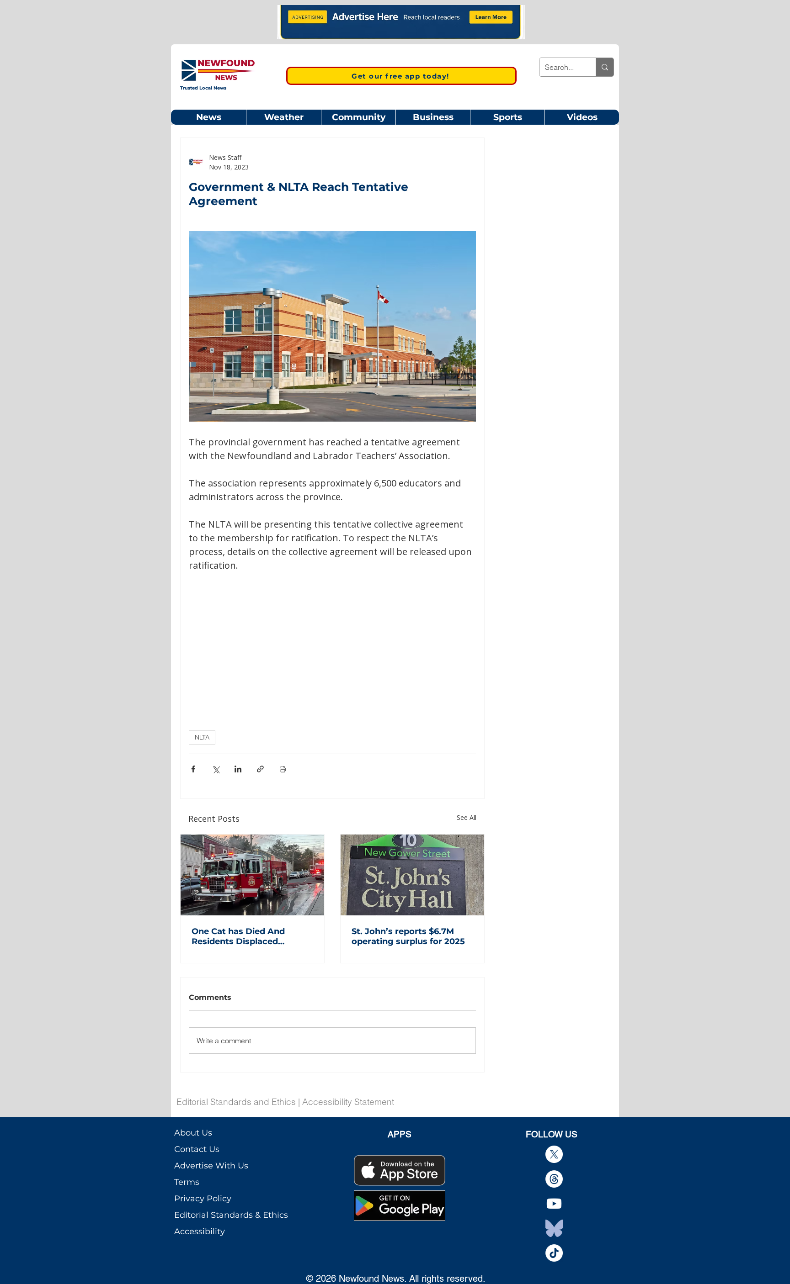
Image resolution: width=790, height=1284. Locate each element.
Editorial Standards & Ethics (231, 1215)
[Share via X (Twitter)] (215, 769)
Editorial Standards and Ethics (236, 1101)
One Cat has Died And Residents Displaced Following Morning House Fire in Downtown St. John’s (252, 936)
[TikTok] (554, 1253)
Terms (186, 1182)
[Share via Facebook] (193, 769)
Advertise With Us (211, 1166)
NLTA (202, 737)
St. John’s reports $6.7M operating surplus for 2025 (408, 936)
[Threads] (554, 1179)
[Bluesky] (554, 1228)
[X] (554, 1154)
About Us (193, 1133)
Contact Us (196, 1149)
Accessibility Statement (348, 1101)
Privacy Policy (202, 1199)
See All (466, 817)
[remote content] (332, 640)
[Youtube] (554, 1203)
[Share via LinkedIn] (238, 769)
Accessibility (199, 1231)
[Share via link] (260, 769)
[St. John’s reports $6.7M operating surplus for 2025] (412, 875)
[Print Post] (282, 769)
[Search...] (605, 67)
